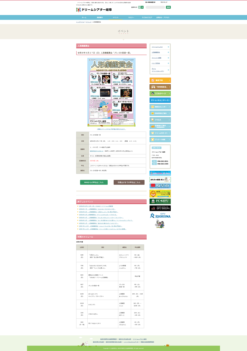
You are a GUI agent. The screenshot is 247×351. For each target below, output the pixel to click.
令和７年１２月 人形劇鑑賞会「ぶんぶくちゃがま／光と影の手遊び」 (100, 226)
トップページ (80, 22)
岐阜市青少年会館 (98, 342)
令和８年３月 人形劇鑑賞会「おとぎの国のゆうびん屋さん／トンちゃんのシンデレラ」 (106, 220)
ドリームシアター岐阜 (140, 339)
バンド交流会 (156, 63)
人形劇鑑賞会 (156, 52)
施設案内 (100, 17)
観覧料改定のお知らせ (96, 151)
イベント (115, 17)
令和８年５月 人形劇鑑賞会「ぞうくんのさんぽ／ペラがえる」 (98, 214)
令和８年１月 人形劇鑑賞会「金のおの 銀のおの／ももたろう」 (99, 223)
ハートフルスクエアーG (131, 342)
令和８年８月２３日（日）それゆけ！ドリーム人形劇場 (96, 206)
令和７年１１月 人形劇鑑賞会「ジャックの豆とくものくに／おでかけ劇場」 (102, 229)
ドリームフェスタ (157, 47)
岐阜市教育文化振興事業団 (108, 339)
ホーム (84, 17)
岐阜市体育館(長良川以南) (114, 342)
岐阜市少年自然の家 (125, 339)
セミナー (131, 17)
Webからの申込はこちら (94, 182)
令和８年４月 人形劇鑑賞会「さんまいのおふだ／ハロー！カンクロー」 (101, 217)
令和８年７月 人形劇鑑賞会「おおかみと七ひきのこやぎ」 (97, 209)
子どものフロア (147, 17)
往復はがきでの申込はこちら (129, 182)
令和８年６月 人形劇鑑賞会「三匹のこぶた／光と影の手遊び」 (98, 212)
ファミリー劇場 (156, 58)
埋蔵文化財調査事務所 (147, 342)
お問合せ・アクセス (163, 17)
